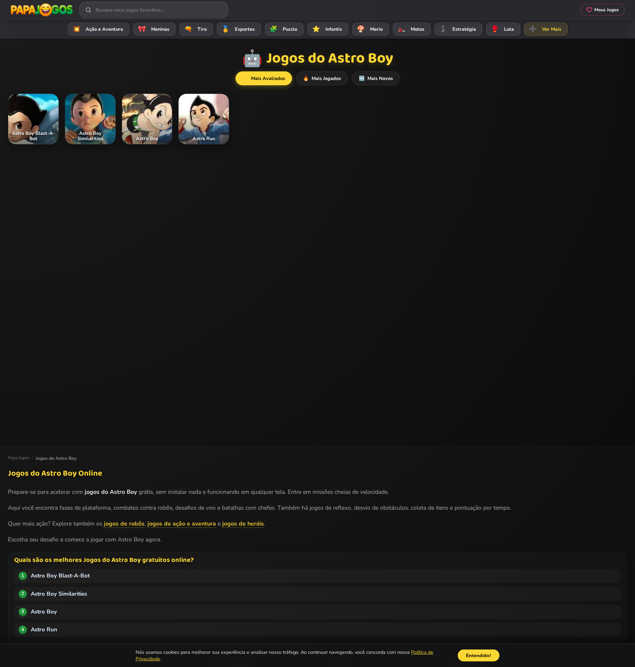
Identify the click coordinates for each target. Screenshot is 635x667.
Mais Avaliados (263, 78)
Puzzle (283, 29)
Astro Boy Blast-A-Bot (60, 575)
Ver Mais (545, 29)
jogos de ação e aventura (182, 524)
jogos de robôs (124, 524)
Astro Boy (44, 611)
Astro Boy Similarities (59, 594)
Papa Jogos (18, 458)
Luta (502, 29)
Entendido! (478, 655)
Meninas (153, 29)
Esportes (238, 29)
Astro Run (44, 629)
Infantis (327, 29)
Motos (411, 29)
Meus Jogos (606, 10)
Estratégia (457, 29)
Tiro (195, 29)
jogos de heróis (243, 524)
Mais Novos (376, 78)
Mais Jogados (322, 78)
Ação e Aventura (97, 29)
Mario (370, 29)
